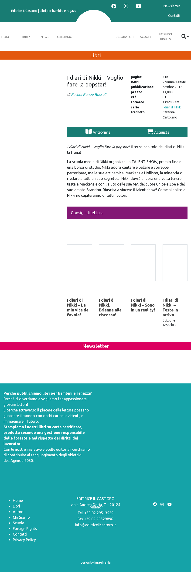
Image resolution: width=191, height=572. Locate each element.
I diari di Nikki (172, 107)
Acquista (161, 132)
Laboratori (124, 37)
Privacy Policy (24, 540)
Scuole (146, 37)
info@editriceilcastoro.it (95, 525)
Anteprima (101, 132)
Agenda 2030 (21, 460)
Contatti (174, 16)
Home (18, 500)
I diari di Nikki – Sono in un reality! (143, 305)
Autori (18, 512)
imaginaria (102, 562)
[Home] (94, 29)
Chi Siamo (64, 37)
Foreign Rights (165, 36)
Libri (24, 37)
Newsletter (171, 6)
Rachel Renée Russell (88, 94)
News (45, 37)
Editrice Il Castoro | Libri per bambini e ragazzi (44, 11)
